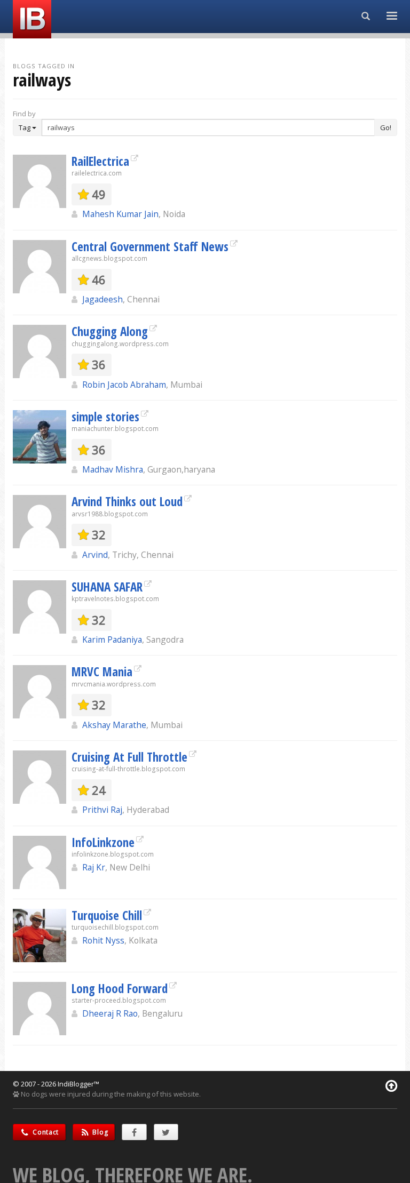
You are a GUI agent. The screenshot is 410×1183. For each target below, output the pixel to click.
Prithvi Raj (102, 810)
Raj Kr (93, 867)
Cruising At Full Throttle (129, 756)
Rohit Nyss (103, 940)
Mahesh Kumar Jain (120, 214)
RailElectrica (100, 161)
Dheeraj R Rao (110, 1013)
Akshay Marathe (114, 725)
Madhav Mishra (112, 469)
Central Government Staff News (150, 246)
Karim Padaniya (112, 639)
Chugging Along (110, 331)
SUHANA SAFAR (107, 586)
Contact (45, 1132)
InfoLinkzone (103, 842)
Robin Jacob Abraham (124, 384)
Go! (385, 127)
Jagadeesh (102, 299)
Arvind (95, 555)
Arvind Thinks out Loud (127, 501)
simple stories (105, 416)
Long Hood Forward (120, 988)
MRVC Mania (102, 671)
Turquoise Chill (107, 915)
